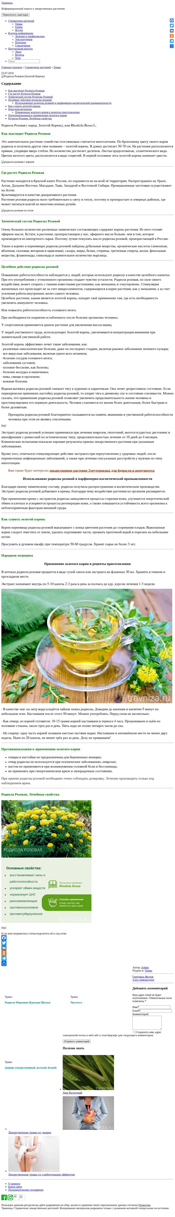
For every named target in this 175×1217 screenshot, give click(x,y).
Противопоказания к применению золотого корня (37, 115)
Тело (18, 57)
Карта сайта (15, 1186)
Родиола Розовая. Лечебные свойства (30, 118)
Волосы (19, 54)
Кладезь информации (20, 33)
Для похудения (23, 39)
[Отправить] (87, 963)
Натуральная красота (20, 48)
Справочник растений (21, 20)
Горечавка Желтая (142, 976)
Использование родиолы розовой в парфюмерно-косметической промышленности (63, 103)
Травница (7, 2)
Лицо (18, 51)
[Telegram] (87, 958)
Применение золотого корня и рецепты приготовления (47, 112)
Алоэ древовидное (143, 979)
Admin (145, 967)
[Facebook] (87, 937)
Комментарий (140, 1014)
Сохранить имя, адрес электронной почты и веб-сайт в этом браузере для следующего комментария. (112, 1034)
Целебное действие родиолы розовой (30, 99)
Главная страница (11, 67)
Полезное (20, 42)
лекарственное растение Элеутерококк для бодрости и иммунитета (101, 470)
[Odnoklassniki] (87, 953)
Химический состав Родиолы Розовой (30, 96)
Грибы (19, 27)
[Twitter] (87, 942)
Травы (18, 23)
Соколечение (22, 45)
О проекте (14, 1183)
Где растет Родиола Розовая (24, 93)
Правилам (144, 1205)
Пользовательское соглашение (25, 1189)
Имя (135, 1007)
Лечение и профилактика (30, 36)
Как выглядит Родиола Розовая (26, 90)
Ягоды (19, 30)
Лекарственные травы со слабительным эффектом (41, 1174)
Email (136, 1010)
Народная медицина (20, 109)
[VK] (87, 948)
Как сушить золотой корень (24, 106)
